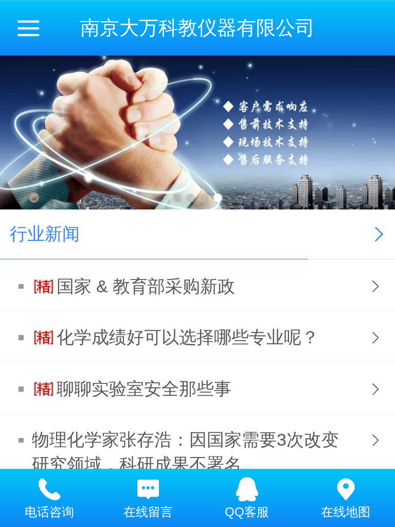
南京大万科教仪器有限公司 (197, 27)
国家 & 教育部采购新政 (146, 286)
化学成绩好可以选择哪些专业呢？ (188, 337)
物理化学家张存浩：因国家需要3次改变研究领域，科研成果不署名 (185, 452)
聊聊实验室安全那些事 (144, 388)
